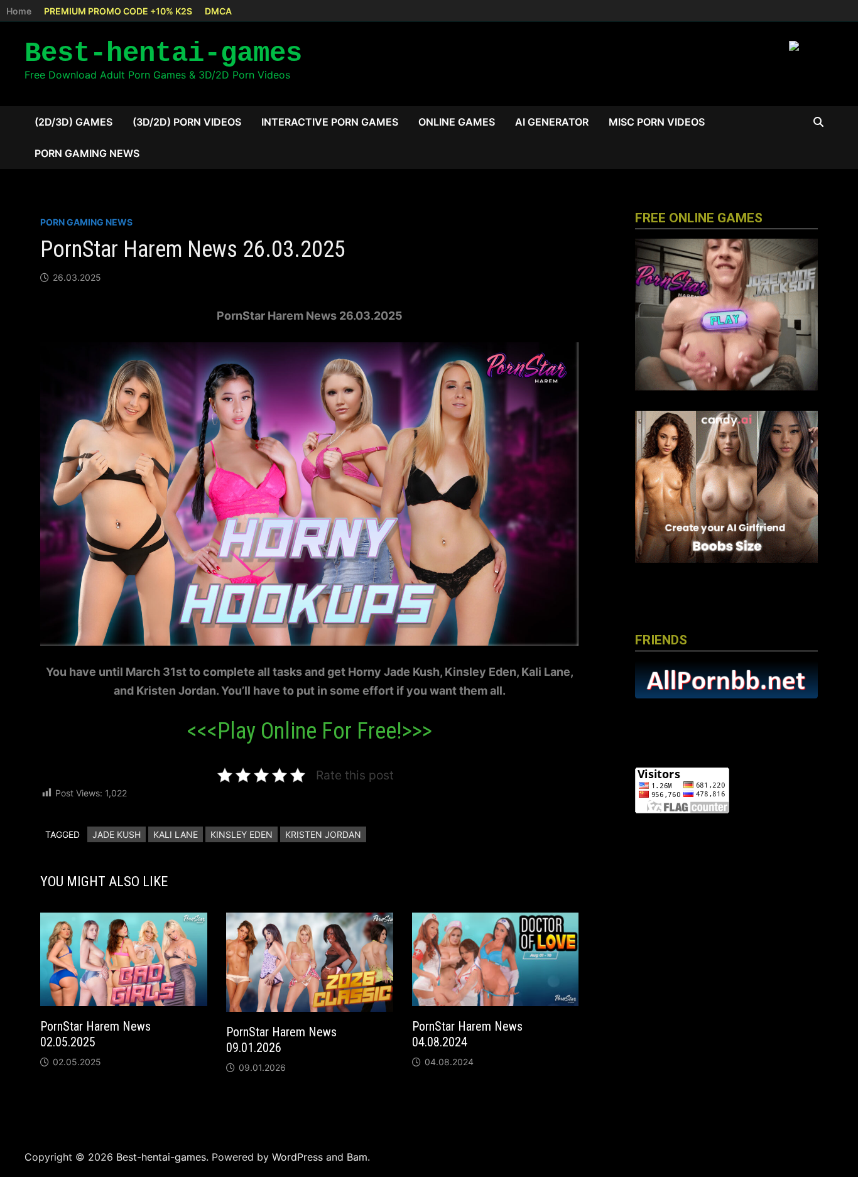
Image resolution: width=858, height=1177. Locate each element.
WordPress (297, 1157)
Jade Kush (116, 834)
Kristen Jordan (323, 834)
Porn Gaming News (87, 153)
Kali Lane (175, 834)
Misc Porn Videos (657, 122)
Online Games (456, 122)
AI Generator (552, 122)
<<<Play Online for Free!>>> (309, 731)
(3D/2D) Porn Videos (187, 122)
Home (18, 11)
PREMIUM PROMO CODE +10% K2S (118, 11)
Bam (357, 1157)
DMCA (218, 11)
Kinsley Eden (241, 834)
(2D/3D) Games (73, 122)
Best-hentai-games (163, 53)
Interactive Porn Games (329, 122)
